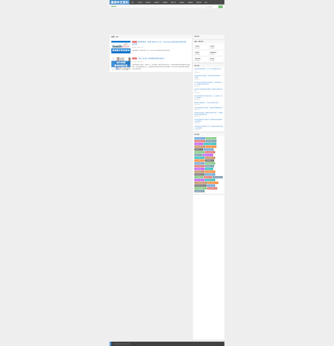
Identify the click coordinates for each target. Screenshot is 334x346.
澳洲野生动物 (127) (199, 146)
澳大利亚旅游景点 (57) (200, 188)
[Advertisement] (167, 21)
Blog (206, 2)
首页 (132, 2)
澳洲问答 (198, 2)
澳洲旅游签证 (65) (199, 174)
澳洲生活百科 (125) (211, 146)
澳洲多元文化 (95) (199, 152)
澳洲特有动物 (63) (199, 180)
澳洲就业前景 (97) (208, 149)
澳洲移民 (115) (198, 149)
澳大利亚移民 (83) (210, 158)
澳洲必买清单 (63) (217, 177)
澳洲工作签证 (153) (211, 138)
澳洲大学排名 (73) (199, 166)
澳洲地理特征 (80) (199, 160)
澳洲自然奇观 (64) (210, 174)
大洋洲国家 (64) (199, 177)
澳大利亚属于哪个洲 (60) (201, 183)
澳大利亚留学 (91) (210, 152)
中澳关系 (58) (211, 185)
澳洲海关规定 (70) (199, 171)
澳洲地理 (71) (209, 169)
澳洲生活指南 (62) (210, 180)
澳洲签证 (148, 2)
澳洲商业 (182, 2)
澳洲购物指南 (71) (199, 169)
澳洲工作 (173, 2)
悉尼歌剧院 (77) (209, 160)
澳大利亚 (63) (208, 177)
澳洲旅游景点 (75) (210, 163)
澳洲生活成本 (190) (199, 138)
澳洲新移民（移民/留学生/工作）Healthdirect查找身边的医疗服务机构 (159, 43)
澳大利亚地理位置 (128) (210, 144)
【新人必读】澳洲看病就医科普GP (150, 58)
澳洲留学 (156, 2)
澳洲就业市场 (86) (208, 155)
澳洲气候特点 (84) (199, 158)
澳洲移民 (165, 2)
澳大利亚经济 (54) (212, 188)
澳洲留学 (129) (198, 144)
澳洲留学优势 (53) (199, 191)
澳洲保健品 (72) (209, 166)
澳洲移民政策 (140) (199, 141)
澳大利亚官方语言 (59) (200, 185)
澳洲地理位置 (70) (210, 171)
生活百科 (139, 2)
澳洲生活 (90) (198, 155)
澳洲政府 (190, 2)
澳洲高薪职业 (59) (213, 183)
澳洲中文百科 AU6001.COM (120, 2)
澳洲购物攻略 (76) (199, 163)
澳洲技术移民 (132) (211, 141)
